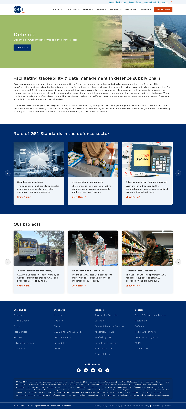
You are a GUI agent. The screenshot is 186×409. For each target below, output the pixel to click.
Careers (18, 315)
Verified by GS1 (103, 337)
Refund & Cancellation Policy (136, 406)
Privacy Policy (100, 406)
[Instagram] (100, 370)
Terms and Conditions (61, 406)
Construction (142, 348)
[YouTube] (93, 370)
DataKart (99, 321)
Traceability (60, 343)
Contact (164, 2)
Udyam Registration (24, 343)
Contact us (22, 47)
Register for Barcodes (106, 315)
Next (178, 173)
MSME (138, 343)
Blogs (17, 326)
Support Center (135, 2)
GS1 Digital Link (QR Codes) (69, 332)
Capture (58, 321)
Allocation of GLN (104, 332)
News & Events (21, 321)
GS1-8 (57, 348)
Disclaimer (156, 406)
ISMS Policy (115, 406)
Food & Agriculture (145, 332)
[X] (107, 370)
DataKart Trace (103, 354)
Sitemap (167, 406)
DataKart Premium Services (109, 326)
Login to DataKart (151, 2)
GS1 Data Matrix (62, 337)
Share (57, 326)
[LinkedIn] (86, 370)
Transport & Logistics (146, 337)
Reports (18, 337)
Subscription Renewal (117, 2)
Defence (139, 326)
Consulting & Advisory (107, 343)
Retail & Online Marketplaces (150, 315)
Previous (8, 173)
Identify (58, 315)
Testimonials (20, 332)
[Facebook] (79, 370)
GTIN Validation (103, 348)
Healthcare (141, 321)
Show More (23, 197)
